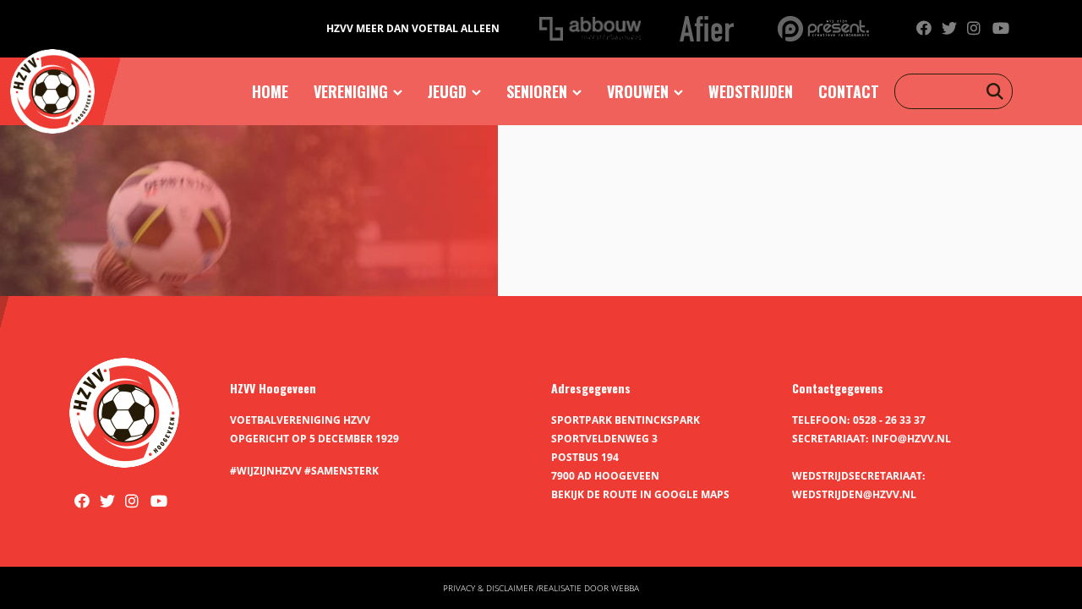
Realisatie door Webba (588, 588)
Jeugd (447, 91)
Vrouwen (638, 91)
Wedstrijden (750, 91)
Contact (848, 91)
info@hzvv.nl (911, 438)
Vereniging (351, 91)
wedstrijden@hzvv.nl (854, 494)
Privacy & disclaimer (488, 588)
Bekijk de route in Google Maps (640, 494)
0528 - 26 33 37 (889, 420)
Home (270, 91)
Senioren (536, 91)
